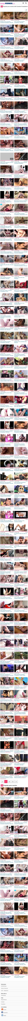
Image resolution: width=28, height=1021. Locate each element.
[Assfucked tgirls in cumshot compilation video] (7, 105)
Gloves (1, 700)
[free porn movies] (7, 2)
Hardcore (25, 726)
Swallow (20, 713)
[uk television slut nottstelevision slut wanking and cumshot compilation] (21, 770)
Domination (20, 508)
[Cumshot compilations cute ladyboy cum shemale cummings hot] (7, 412)
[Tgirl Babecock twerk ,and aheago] (7, 681)
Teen (19, 304)
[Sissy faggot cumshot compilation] (21, 207)
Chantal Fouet (17, 650)
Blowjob (2, 354)
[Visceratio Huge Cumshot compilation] (7, 41)
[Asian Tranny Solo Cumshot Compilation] (7, 156)
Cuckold (16, 776)
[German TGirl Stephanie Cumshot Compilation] (21, 463)
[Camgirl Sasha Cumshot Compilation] (7, 28)
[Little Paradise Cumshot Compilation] (7, 322)
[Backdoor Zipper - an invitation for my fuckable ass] (21, 642)
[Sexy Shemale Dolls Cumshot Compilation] (21, 476)
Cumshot (8, 21)
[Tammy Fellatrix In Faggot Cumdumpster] (21, 617)
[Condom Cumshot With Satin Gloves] (7, 694)
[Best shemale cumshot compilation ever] (21, 450)
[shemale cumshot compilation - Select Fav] (21, 258)
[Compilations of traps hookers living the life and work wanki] (21, 655)
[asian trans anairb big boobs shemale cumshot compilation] (7, 195)
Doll (15, 483)
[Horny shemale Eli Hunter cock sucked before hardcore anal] (7, 770)
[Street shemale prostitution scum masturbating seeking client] (7, 732)
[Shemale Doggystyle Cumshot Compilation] (21, 105)
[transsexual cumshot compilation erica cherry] (21, 310)
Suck (11, 611)
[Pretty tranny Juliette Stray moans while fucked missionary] (7, 758)
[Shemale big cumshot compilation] (21, 438)
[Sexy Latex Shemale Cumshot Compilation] (21, 79)
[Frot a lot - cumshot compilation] (7, 246)
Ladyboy (7, 201)
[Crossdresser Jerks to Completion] (7, 668)
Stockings (25, 240)
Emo (15, 406)
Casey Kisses (3, 778)
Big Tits (15, 34)
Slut (10, 534)
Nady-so (10, 560)
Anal (1, 290)
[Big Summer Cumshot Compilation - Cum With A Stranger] (21, 118)
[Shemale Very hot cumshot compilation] (7, 335)
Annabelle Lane (9, 586)
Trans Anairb (2, 202)
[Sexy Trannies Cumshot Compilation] (7, 54)
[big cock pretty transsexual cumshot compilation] (7, 745)
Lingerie (7, 214)
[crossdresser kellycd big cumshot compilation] (7, 79)
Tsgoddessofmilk (3, 625)
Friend (10, 726)
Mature (5, 380)
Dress (11, 86)
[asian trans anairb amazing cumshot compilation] (7, 220)
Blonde (19, 546)
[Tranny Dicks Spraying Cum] (21, 578)
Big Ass (15, 520)
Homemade (22, 35)
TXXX (26, 20)
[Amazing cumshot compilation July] (7, 284)
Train (9, 624)
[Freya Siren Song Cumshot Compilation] (21, 130)
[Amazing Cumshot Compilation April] (7, 258)
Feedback (3, 1004)
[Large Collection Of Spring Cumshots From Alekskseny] (7, 630)
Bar (4, 264)
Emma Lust (2, 714)
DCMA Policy (3, 986)
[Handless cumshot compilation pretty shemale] (21, 694)
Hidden (15, 125)
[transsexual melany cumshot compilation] (21, 182)
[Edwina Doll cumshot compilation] (21, 489)
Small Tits (5, 392)
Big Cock (2, 149)
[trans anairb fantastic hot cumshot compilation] (7, 642)
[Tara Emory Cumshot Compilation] (21, 399)
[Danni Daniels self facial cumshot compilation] (21, 195)
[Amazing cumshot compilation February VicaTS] (21, 502)
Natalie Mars (2, 535)
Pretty (1, 752)
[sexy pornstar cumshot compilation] (7, 399)
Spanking (5, 624)
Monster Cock (22, 355)
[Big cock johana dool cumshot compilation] (21, 92)
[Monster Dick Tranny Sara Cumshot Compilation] (21, 348)
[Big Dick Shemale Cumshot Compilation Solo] (7, 310)
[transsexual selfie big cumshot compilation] (7, 450)
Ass (5, 136)
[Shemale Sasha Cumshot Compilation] (7, 92)
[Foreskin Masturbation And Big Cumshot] (7, 706)
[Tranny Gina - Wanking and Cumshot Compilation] (7, 374)
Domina (15, 508)
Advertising (3, 995)
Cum (5, 21)
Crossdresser (3, 85)
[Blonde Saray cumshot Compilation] (7, 361)
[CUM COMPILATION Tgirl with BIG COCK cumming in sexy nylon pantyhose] (21, 745)
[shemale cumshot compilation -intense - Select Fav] (21, 54)
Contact (2, 1001)
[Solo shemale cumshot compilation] (21, 220)
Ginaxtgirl (12, 380)
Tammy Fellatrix (17, 625)
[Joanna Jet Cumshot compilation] (21, 361)
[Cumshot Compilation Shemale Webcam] (7, 67)
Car (1, 124)
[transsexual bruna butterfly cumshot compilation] (21, 233)
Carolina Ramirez (23, 177)
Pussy (7, 291)
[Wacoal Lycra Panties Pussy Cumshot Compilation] (7, 489)
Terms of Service (4, 988)
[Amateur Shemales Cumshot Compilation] (7, 438)
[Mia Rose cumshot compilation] (7, 502)
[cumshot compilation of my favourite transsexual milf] (7, 207)
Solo (1, 87)
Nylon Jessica (17, 753)
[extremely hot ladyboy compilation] (21, 732)
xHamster (26, 33)
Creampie (20, 520)
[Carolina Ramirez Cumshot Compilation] (21, 169)
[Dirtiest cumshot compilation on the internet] (21, 67)
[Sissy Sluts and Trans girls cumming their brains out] (21, 604)
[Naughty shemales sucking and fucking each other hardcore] (21, 719)
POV (1, 457)
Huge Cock (8, 572)
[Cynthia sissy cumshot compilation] (7, 463)
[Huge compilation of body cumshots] (7, 566)
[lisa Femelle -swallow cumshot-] (21, 706)
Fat (6, 636)
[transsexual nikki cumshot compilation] (7, 233)
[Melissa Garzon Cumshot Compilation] (21, 335)
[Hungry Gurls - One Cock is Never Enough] (7, 578)
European (2, 419)
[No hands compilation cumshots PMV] (7, 591)
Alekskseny (20, 36)
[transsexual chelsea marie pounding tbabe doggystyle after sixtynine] (7, 655)
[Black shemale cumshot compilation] (21, 156)
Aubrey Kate (2, 586)
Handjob (10, 112)
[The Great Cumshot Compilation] (7, 386)
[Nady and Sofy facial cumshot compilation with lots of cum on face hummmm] (7, 553)
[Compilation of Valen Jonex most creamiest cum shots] (7, 604)
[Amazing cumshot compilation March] (21, 297)
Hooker (15, 662)
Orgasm (11, 751)
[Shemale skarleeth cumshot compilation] (7, 271)
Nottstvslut (23, 777)
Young (25, 112)
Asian (1, 162)
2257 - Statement (4, 990)
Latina (7, 304)
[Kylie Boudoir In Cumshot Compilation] (21, 271)
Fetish (7, 112)
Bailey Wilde (5, 676)
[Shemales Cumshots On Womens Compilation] (7, 719)
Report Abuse (4, 999)
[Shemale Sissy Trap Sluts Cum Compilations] (7, 527)
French (9, 559)
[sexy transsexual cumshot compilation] (21, 143)
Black (19, 162)
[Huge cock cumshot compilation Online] (7, 297)
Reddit (4, 1009)
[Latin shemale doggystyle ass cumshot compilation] (7, 130)
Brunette (7, 264)
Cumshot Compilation (4, 22)
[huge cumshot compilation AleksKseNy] (21, 28)
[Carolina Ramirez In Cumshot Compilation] (7, 118)
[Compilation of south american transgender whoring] (21, 668)
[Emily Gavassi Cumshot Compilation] (7, 425)
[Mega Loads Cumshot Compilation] (7, 476)
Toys (1, 265)
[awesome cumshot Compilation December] (21, 41)
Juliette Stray (5, 765)
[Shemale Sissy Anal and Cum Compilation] (21, 566)
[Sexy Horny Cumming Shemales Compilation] (21, 591)
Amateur (2, 21)
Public (19, 598)
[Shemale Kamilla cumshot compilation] (21, 540)
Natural (8, 636)
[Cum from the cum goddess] (21, 758)
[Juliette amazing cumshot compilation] (7, 15)
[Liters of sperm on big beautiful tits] (7, 540)
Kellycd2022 (5, 87)
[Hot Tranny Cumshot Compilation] (7, 182)
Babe (1, 661)
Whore (19, 777)
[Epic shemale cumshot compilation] (7, 143)
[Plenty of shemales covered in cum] (21, 630)
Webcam (11, 35)
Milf (10, 214)
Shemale (11, 22)
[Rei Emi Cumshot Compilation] (21, 386)
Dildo (7, 598)
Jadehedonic (8, 752)
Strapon (6, 560)
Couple (5, 290)
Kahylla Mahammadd (18, 727)
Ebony (21, 432)
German (21, 470)
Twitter (4, 1015)
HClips (12, 20)
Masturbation (17, 99)
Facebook (5, 1012)
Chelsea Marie (9, 663)
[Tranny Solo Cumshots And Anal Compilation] (21, 681)
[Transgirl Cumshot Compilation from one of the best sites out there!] (21, 15)
